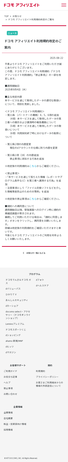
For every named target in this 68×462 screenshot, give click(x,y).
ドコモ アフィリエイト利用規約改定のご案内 (31, 19)
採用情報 (8, 429)
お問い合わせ (10, 394)
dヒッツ (10, 346)
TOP (6, 16)
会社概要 (8, 418)
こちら (33, 166)
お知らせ (17, 16)
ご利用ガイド (10, 371)
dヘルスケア (42, 285)
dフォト (40, 279)
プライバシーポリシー (47, 376)
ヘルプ (7, 382)
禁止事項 (8, 388)
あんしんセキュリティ (17, 300)
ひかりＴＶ (11, 294)
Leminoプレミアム (15, 323)
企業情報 (8, 412)
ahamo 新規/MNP (14, 340)
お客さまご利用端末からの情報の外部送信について (49, 384)
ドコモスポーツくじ (16, 329)
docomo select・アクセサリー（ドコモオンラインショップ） (18, 315)
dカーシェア (12, 305)
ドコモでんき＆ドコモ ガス (18, 281)
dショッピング (13, 335)
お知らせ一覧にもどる (35, 252)
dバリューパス (13, 288)
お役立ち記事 (10, 376)
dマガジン (11, 352)
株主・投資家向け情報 (15, 424)
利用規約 (40, 371)
